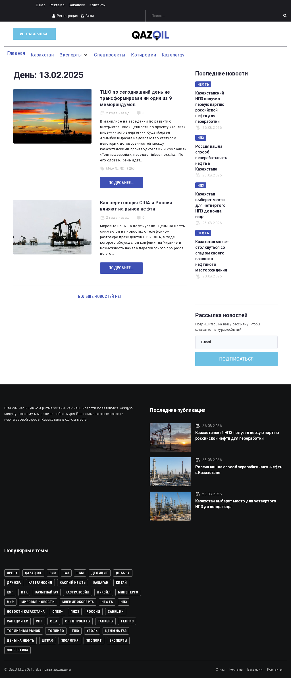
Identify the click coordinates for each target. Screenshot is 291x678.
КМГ (10, 592)
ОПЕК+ (57, 612)
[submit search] (285, 16)
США (53, 621)
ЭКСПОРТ (94, 641)
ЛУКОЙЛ (103, 592)
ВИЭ (52, 573)
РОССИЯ (93, 612)
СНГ (39, 621)
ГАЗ (66, 573)
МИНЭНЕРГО (128, 592)
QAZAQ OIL (33, 573)
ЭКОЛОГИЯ (70, 641)
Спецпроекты (77, 621)
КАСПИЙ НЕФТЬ (73, 583)
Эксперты (118, 641)
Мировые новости (38, 602)
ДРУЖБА (14, 583)
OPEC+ (12, 573)
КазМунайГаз (46, 592)
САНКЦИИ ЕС (17, 621)
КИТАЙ (121, 583)
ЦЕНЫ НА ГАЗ (116, 631)
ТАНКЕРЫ (105, 621)
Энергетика (17, 650)
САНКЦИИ (116, 612)
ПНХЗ (74, 612)
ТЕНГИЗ (126, 621)
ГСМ (80, 573)
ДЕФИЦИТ (99, 573)
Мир (10, 602)
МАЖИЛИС (115, 168)
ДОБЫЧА (123, 573)
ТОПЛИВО (56, 631)
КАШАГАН (101, 583)
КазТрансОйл (78, 592)
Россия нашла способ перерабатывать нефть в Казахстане (211, 157)
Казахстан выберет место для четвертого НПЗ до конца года (210, 205)
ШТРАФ (47, 641)
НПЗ (201, 138)
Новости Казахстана (26, 612)
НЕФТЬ (203, 85)
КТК (24, 592)
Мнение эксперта (78, 602)
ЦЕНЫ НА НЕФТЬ (20, 641)
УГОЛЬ (92, 631)
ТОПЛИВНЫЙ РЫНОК (23, 631)
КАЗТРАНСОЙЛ (40, 583)
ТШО (130, 168)
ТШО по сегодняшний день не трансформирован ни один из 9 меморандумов (136, 98)
